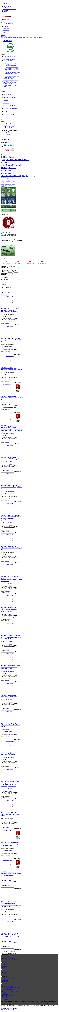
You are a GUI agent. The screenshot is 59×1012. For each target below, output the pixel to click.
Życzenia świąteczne (8, 989)
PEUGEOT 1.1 (7, 181)
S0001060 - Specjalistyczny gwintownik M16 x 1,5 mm (9, 608)
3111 (3, 157)
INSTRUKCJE (7, 94)
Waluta (2, 138)
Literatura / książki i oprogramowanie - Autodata (9, 82)
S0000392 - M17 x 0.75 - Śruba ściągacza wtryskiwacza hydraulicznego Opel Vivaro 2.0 (10, 310)
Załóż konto (6, 30)
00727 (7, 165)
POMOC (5, 980)
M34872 (16, 175)
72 (13, 269)
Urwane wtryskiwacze (11, 77)
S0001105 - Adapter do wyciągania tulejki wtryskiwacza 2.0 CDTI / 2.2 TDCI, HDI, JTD (11, 637)
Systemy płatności (5, 142)
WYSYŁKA (6, 111)
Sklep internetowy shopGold (7, 1009)
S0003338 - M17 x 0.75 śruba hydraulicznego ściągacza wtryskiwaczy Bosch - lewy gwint (10, 934)
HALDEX (30, 176)
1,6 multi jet (11, 185)
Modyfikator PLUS (8, 83)
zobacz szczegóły (10, 296)
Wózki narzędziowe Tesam (9, 56)
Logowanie (6, 28)
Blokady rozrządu (7, 60)
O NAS (5, 117)
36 (11, 269)
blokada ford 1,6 (7, 177)
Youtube (8, 134)
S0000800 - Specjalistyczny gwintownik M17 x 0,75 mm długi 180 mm (12, 397)
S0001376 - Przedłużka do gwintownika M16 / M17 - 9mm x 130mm (10, 725)
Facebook (8, 132)
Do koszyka (18, 324)
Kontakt (2, 121)
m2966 (15, 159)
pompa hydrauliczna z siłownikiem (7, 173)
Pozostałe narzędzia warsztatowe (10, 80)
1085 (10, 159)
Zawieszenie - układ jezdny (9, 59)
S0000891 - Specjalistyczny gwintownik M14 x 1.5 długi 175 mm (11, 458)
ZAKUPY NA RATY (8, 114)
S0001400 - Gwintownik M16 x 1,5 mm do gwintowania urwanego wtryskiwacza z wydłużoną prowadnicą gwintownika (11, 783)
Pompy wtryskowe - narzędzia (10, 61)
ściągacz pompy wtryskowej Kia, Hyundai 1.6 (8, 184)
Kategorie (3, 54)
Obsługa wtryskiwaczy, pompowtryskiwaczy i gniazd (13, 71)
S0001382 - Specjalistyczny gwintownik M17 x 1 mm (8, 753)
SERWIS (5, 100)
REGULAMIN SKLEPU (9, 97)
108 (15, 269)
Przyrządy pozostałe (8, 78)
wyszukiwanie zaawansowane (7, 23)
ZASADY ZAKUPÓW (9, 105)
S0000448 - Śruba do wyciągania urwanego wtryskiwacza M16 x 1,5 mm (11, 339)
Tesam (10, 316)
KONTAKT (6, 967)
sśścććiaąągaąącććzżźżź (10, 178)
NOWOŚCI (7, 41)
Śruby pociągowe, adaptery (12, 76)
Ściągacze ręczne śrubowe (12, 67)
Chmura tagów (4, 154)
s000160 (14, 165)
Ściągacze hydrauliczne (11, 65)
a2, (20, 159)
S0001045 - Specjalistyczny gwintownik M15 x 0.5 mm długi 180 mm (11, 548)
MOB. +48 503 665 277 (9, 127)
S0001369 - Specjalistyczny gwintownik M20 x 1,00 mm (9, 695)
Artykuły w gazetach (8, 986)
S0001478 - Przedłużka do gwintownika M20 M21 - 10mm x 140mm (10, 814)
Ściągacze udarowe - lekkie (12, 68)
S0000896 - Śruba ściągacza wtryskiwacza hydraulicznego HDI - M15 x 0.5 (11, 487)
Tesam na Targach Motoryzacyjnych (11, 987)
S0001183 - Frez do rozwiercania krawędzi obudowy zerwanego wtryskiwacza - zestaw (10, 667)
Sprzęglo (24, 175)
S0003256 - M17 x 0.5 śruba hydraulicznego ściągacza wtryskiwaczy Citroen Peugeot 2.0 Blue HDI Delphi (11, 904)
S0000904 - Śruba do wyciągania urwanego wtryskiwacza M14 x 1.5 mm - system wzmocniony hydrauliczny (11, 517)
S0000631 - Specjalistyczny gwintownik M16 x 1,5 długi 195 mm (11, 368)
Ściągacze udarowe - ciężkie (12, 69)
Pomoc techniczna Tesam (9, 87)
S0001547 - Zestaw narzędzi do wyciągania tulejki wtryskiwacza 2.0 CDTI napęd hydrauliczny (11, 873)
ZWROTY (6, 103)
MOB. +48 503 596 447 (9, 126)
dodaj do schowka (5, 323)
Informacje (3, 91)
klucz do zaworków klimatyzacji (8, 182)
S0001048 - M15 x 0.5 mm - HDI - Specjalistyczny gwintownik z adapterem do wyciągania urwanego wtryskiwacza (11, 578)
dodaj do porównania (5, 322)
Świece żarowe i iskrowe (9, 57)
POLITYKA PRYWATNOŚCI (10, 108)
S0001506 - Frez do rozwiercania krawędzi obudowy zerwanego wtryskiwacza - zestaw (10, 843)
